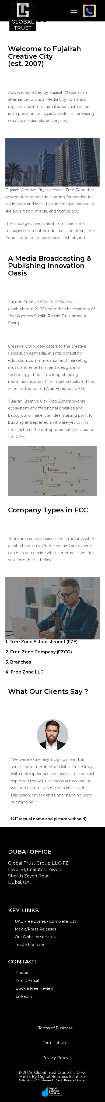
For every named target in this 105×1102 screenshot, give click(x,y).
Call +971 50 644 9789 (89, 11)
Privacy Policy (55, 1057)
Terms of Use (55, 1042)
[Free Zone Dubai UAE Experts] (22, 10)
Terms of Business (55, 1028)
